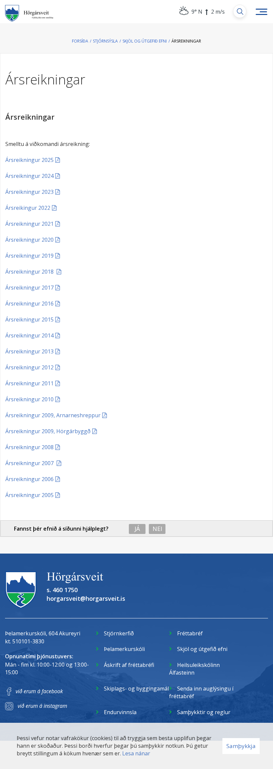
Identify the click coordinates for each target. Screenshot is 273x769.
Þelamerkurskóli (124, 649)
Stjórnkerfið (119, 633)
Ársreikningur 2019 (29, 255)
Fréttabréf (190, 633)
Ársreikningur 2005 (29, 495)
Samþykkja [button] (241, 746)
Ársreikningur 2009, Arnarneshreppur (53, 415)
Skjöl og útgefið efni (145, 41)
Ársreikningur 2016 (29, 303)
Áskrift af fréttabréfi (129, 665)
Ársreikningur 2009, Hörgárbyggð (48, 431)
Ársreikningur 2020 (29, 239)
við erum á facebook (39, 691)
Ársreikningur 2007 (30, 463)
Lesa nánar (136, 753)
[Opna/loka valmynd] (261, 11)
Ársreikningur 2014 (29, 335)
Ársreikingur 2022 (27, 207)
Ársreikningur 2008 (29, 447)
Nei (157, 529)
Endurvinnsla (120, 712)
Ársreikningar (186, 41)
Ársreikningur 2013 (29, 351)
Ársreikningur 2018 (30, 271)
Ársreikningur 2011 (29, 383)
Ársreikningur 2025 (29, 160)
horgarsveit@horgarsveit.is (86, 598)
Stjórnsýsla (105, 41)
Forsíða (80, 41)
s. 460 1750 (62, 590)
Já (137, 529)
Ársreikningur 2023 (29, 191)
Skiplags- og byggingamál (136, 688)
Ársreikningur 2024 (29, 176)
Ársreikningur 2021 (29, 223)
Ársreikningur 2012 (29, 367)
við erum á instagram (42, 705)
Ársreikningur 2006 (29, 479)
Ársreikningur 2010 (29, 399)
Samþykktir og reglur (203, 712)
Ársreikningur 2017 (29, 287)
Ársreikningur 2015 (29, 319)
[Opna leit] (239, 11)
